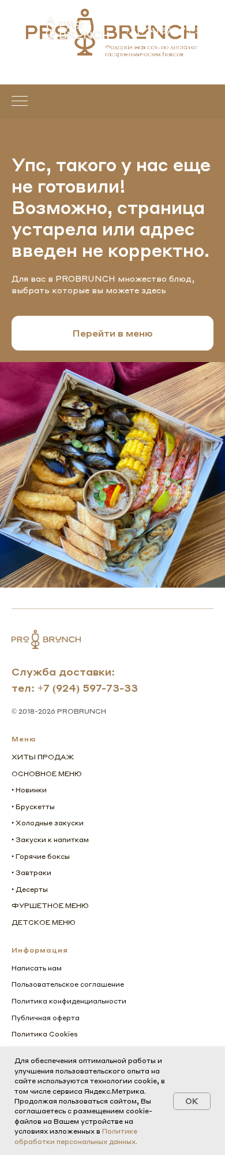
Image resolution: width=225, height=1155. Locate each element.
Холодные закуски (50, 822)
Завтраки (33, 872)
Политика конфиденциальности (69, 1001)
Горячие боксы (43, 856)
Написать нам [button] (37, 968)
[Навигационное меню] (20, 102)
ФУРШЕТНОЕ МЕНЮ (50, 905)
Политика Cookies (45, 1033)
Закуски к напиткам (52, 839)
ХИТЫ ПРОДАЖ (43, 756)
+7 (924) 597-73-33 (88, 687)
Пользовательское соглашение (68, 984)
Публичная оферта (46, 1017)
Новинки (31, 789)
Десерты (32, 889)
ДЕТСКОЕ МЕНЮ (44, 922)
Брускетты (35, 806)
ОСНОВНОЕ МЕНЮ (47, 773)
